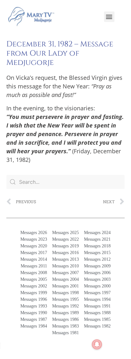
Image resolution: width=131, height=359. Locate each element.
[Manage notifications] (97, 344)
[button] (109, 16)
